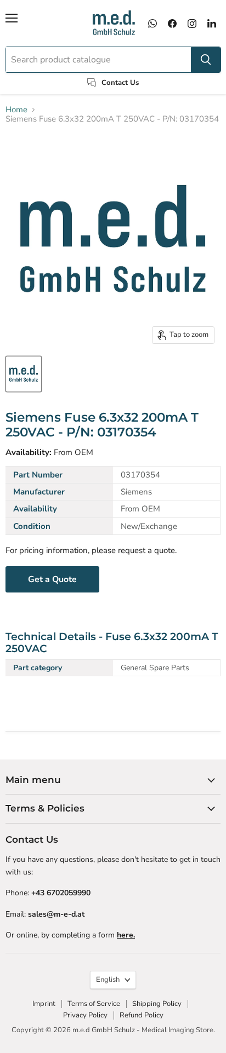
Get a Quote (52, 579)
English (108, 980)
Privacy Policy (85, 1015)
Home (16, 109)
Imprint (43, 1004)
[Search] (206, 59)
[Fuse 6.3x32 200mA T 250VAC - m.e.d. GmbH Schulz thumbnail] (23, 374)
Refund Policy (141, 1015)
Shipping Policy (157, 1004)
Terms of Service (93, 1004)
